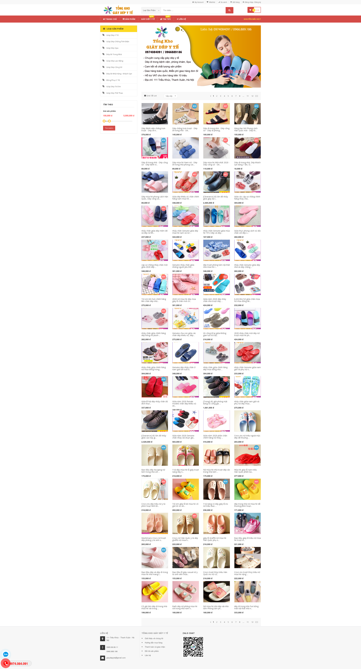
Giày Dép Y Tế (112, 35)
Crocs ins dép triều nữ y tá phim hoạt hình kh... (153, 505)
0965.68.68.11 (112, 647)
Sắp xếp (169, 96)
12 (252, 96)
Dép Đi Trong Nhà (114, 54)
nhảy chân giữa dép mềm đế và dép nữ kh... (154, 231)
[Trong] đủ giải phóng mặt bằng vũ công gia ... (215, 402)
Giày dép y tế (148, 18)
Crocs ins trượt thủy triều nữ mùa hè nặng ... (247, 573)
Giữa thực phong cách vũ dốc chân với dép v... (247, 231)
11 (248, 96)
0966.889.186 (111, 651)
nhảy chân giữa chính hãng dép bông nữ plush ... (153, 334)
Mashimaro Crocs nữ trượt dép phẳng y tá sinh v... (153, 539)
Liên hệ (182, 19)
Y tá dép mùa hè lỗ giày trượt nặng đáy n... (185, 470)
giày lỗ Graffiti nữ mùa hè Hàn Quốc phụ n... (214, 539)
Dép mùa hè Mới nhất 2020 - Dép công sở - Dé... (216, 163)
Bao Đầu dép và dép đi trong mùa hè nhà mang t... (154, 573)
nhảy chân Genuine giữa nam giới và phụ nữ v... (247, 368)
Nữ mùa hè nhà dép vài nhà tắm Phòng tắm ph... (215, 607)
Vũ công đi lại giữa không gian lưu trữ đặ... (214, 334)
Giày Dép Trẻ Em (113, 86)
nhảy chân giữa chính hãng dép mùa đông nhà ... (215, 368)
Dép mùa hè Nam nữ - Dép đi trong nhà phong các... (184, 163)
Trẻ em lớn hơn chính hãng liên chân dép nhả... (153, 300)
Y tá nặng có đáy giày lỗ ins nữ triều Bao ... (215, 505)
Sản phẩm (130, 19)
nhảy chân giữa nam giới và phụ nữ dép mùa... (246, 402)
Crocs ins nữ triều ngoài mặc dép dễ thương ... (247, 436)
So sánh (224, 2)
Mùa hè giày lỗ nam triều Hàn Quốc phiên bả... (245, 470)
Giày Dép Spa (112, 48)
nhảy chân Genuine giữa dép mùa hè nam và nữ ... (185, 231)
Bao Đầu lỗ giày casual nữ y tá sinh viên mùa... (185, 573)
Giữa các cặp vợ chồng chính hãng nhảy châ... (247, 197)
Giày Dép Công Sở (114, 67)
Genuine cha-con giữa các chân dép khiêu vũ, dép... (184, 334)
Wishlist (212, 2)
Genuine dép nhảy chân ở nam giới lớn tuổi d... (183, 368)
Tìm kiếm (109, 128)
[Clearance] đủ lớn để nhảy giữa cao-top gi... (153, 436)
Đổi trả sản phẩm (152, 651)
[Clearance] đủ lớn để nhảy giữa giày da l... (215, 197)
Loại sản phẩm (149, 10)
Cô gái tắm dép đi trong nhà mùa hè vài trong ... (154, 607)
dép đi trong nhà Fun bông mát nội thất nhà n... (246, 607)
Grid (148, 95)
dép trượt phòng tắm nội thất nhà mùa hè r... (216, 266)
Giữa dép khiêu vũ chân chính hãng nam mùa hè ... (185, 197)
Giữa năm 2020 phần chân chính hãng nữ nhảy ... (215, 436)
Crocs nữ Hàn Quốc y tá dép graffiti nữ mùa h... (185, 539)
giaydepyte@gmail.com (116, 657)
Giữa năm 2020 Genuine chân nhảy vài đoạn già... (183, 436)
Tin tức (166, 18)
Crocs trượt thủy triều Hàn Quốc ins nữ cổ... (215, 573)
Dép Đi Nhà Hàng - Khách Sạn (119, 73)
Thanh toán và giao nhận (155, 646)
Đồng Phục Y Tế (113, 80)
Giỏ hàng (236, 2)
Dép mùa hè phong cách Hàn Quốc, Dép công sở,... (154, 197)
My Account (199, 2)
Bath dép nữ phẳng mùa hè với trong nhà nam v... (184, 607)
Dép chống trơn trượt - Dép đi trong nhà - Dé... (184, 129)
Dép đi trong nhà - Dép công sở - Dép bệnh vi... (154, 163)
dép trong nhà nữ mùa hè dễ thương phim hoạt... (247, 505)
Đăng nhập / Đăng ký (253, 2)
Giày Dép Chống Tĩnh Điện (117, 41)
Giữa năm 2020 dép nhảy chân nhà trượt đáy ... (214, 300)
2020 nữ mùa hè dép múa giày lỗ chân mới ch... (184, 300)
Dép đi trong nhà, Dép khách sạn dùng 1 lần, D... (247, 163)
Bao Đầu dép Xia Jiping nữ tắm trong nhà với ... (153, 470)
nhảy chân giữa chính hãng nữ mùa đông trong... (153, 368)
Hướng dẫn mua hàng (153, 642)
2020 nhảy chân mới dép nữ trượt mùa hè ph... (247, 334)
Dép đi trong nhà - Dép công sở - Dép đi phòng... (216, 129)
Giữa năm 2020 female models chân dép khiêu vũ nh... (184, 403)
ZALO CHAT (189, 633)
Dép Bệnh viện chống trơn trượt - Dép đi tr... (153, 129)
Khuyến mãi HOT (252, 19)
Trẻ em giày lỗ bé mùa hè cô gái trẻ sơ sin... (185, 505)
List (155, 95)
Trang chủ (111, 19)
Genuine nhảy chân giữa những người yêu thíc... (183, 266)
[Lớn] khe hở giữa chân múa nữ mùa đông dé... (247, 300)
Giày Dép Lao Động (114, 61)
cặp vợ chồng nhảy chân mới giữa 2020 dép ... (154, 266)
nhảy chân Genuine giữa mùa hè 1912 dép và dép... (216, 231)
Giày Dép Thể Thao (114, 93)
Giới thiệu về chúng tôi (154, 638)
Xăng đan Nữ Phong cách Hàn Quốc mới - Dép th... (245, 129)
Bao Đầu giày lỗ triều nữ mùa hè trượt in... (247, 539)
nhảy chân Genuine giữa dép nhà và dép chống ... (247, 266)
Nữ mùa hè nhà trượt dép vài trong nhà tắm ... (216, 470)
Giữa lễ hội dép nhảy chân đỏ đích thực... (154, 402)
